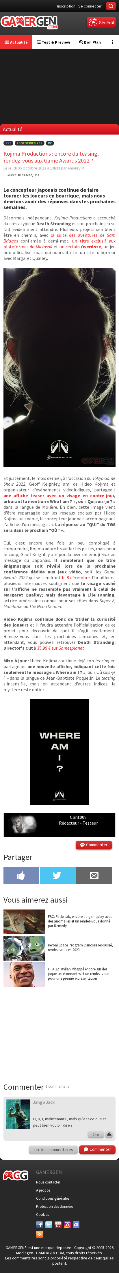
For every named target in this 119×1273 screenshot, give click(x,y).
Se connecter (90, 6)
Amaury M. (76, 168)
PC (50, 143)
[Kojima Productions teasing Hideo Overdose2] (59, 803)
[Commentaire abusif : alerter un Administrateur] (109, 1134)
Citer (95, 1134)
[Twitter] (48, 1224)
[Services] (39, 1234)
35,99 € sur (60, 648)
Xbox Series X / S (29, 143)
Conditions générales (52, 1198)
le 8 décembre (75, 577)
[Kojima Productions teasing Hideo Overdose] (59, 465)
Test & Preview (55, 42)
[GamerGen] (29, 22)
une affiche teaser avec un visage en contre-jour (58, 495)
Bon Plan (92, 42)
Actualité (18, 42)
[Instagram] (67, 1224)
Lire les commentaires (53, 1149)
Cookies (42, 1214)
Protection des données (54, 1206)
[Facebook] (39, 1224)
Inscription (66, 6)
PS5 (8, 143)
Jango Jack (44, 1102)
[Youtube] (58, 1224)
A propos (43, 1190)
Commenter (96, 844)
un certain (80, 246)
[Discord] (76, 1224)
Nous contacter (48, 1182)
